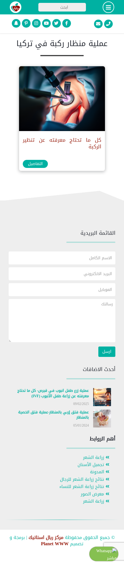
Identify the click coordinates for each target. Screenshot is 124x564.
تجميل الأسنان (92, 465)
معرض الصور (93, 494)
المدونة (98, 472)
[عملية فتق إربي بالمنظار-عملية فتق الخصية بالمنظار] (102, 419)
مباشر (112, 558)
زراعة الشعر (94, 458)
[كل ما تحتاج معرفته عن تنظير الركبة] (61, 100)
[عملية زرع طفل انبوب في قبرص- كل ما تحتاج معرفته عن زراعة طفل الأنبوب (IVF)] (102, 398)
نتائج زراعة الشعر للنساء (82, 487)
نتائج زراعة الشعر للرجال (83, 479)
